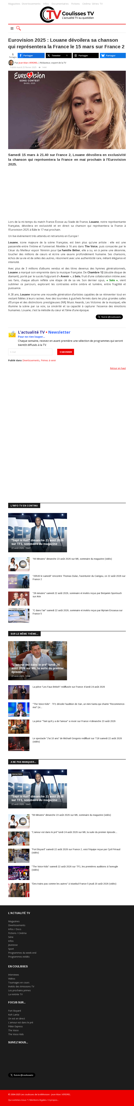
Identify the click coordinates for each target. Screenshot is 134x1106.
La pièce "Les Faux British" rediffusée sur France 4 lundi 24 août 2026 (69, 687)
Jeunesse (13, 944)
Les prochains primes (19, 990)
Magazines (14, 3)
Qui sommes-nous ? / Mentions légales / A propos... (33, 1099)
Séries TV (97, 3)
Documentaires (60, 3)
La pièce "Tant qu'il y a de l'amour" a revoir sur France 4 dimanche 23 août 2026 (74, 721)
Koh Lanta (13, 1014)
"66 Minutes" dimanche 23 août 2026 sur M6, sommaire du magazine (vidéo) (72, 559)
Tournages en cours (18, 982)
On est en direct (16, 1018)
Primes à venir (48, 360)
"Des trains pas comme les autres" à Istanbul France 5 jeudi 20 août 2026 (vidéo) (74, 883)
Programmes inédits (19, 956)
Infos (46, 3)
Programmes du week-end (22, 952)
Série (10, 937)
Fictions (75, 3)
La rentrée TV (15, 994)
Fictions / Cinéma (17, 933)
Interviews (13, 974)
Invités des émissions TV (21, 986)
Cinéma (86, 3)
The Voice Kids (16, 1034)
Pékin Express (15, 1026)
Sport (11, 948)
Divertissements (31, 3)
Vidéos (11, 978)
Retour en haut (118, 368)
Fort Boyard (14, 1010)
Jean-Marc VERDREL (28, 62)
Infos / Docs (14, 929)
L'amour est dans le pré (20, 1022)
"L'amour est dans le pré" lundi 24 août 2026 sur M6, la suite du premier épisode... (37, 668)
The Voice (13, 1030)
